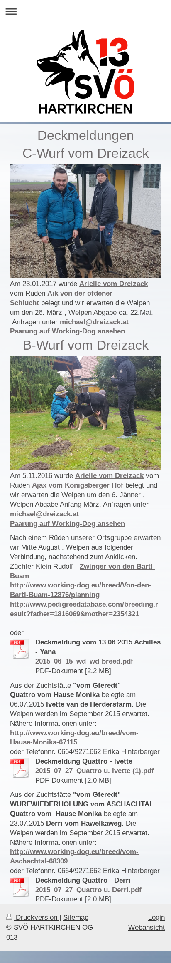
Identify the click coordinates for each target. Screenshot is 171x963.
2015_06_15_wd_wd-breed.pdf (84, 661)
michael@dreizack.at (94, 322)
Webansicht (146, 927)
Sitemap (75, 917)
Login (156, 917)
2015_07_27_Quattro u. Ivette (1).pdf (94, 771)
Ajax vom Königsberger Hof (77, 485)
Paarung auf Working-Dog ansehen (67, 331)
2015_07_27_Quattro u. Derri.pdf (88, 890)
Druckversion (36, 917)
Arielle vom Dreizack (113, 284)
